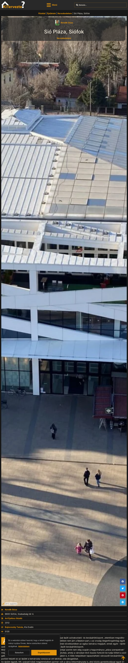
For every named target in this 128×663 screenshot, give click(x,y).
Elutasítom (19, 652)
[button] (52, 5)
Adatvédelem (24, 646)
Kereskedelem (65, 13)
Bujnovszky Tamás (14, 627)
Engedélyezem (44, 652)
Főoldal (41, 13)
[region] (32, 646)
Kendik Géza (67, 22)
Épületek (51, 13)
